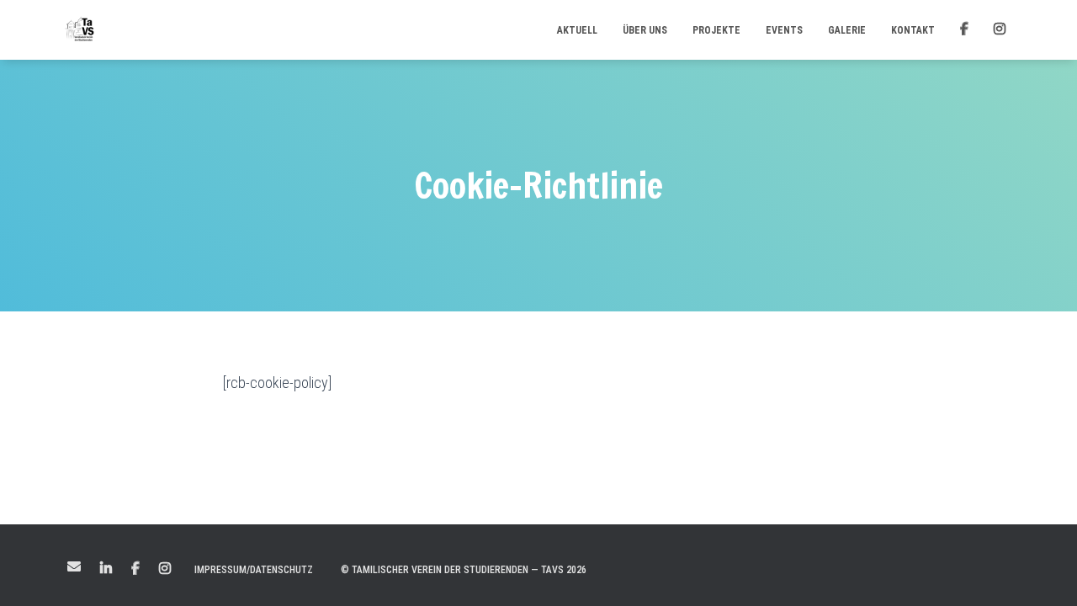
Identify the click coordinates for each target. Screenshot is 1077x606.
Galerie (847, 30)
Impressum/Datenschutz (253, 570)
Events (784, 30)
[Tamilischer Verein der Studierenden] (80, 30)
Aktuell (577, 30)
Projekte (716, 30)
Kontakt (913, 30)
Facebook (135, 569)
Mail (74, 566)
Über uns (645, 30)
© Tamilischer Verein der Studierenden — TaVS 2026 (463, 570)
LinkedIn (106, 569)
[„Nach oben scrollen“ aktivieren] (1043, 572)
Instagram (165, 569)
